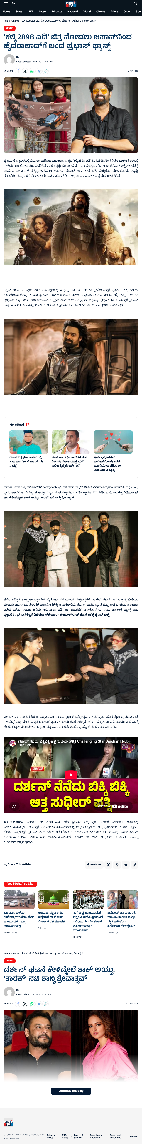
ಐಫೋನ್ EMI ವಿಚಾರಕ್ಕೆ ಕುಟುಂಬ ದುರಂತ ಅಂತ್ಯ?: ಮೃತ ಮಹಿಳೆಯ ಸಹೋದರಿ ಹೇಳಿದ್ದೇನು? (121, 920)
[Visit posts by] (9, 59)
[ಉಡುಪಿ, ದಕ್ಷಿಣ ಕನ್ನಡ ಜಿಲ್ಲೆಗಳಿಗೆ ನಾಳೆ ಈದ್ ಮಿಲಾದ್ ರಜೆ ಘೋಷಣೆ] (53, 899)
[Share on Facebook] (18, 71)
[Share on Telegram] (39, 71)
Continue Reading (71, 1091)
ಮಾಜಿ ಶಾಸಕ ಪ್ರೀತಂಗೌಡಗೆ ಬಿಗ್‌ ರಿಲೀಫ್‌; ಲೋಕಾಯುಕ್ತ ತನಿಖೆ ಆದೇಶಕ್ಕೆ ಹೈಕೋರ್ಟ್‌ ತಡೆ (69, 461)
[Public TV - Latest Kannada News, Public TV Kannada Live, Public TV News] (71, 4)
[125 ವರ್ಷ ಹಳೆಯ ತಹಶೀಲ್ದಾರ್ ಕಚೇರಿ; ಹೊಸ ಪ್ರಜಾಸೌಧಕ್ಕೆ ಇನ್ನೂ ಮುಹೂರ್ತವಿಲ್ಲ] (19, 899)
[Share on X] (25, 71)
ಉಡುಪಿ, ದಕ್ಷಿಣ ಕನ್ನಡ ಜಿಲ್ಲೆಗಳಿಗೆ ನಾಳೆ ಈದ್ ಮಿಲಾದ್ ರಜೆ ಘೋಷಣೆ (51, 917)
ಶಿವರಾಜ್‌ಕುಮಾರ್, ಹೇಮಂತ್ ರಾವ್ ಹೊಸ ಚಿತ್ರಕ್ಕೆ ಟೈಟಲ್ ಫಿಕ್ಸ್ (73, 615)
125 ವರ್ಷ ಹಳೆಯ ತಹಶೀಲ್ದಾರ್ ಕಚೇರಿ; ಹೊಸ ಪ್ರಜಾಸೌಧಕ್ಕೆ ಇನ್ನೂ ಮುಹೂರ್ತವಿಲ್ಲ (19, 920)
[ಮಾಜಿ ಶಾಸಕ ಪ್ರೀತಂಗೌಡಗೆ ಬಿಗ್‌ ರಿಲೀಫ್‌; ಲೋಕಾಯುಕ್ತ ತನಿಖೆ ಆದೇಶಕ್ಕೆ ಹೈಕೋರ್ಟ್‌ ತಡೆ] (71, 442)
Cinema (15, 21)
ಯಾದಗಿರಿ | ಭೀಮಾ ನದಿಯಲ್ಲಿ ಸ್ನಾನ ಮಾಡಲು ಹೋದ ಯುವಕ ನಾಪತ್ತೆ (26, 461)
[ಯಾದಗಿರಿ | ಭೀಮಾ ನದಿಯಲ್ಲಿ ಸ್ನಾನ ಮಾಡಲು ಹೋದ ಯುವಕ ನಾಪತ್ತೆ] (28, 442)
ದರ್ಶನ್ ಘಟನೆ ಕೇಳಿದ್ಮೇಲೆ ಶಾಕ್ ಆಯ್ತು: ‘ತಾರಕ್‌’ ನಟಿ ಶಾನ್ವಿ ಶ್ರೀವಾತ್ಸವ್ (71, 495)
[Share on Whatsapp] (32, 71)
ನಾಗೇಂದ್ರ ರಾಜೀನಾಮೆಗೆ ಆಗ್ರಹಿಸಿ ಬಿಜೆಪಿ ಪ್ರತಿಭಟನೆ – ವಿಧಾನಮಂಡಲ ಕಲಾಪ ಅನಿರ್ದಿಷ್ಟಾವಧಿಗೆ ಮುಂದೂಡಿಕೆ (88, 922)
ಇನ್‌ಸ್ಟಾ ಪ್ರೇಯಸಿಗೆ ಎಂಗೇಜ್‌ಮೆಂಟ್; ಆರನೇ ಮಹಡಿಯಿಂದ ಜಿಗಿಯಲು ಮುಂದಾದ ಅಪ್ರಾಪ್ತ (107, 464)
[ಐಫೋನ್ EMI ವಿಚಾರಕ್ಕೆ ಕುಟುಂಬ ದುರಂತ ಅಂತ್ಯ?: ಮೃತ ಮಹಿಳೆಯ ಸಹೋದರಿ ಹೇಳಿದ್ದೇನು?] (122, 899)
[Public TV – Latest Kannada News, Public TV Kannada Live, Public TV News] (8, 1122)
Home (7, 21)
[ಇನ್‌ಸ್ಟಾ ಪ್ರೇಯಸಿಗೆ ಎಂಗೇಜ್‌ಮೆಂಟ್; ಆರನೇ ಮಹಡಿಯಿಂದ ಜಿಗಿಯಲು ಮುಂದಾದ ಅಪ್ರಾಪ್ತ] (113, 442)
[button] (7, 3)
